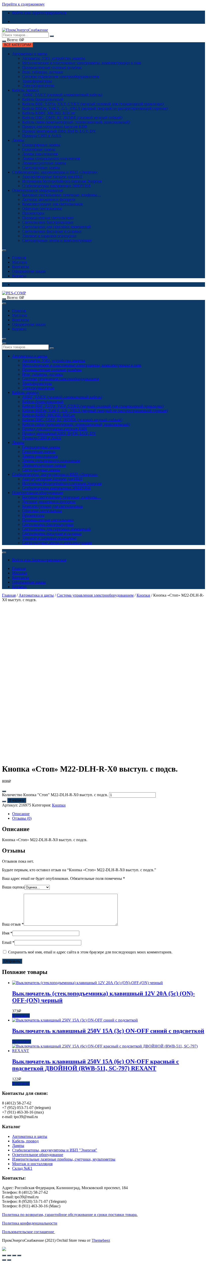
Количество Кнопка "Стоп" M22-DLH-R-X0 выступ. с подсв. (55, 795)
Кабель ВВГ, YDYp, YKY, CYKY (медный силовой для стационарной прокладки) (93, 104)
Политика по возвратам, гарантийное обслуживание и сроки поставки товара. (70, 1214)
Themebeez (101, 1240)
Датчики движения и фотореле (48, 199)
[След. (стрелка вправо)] (9, 1260)
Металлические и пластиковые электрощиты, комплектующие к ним (81, 63)
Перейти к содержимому (23, 4)
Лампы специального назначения (51, 158)
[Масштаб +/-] (19, 1255)
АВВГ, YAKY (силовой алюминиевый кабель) (62, 95)
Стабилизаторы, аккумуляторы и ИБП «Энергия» (55, 172)
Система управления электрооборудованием (60, 76)
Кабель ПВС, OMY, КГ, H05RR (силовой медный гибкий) (72, 117)
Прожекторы (33, 213)
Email (8, 942)
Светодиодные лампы (41, 167)
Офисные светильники (42, 208)
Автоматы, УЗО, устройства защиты (53, 58)
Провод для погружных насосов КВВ (54, 126)
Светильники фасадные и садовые (52, 231)
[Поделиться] (9, 1255)
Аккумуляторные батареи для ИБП (52, 177)
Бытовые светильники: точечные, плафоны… (61, 195)
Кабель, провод (25, 90)
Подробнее (21, 1041)
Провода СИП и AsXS (41, 136)
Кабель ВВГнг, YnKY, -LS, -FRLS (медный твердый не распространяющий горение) (95, 108)
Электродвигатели (38, 85)
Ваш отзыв (13, 924)
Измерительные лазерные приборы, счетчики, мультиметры (63, 1159)
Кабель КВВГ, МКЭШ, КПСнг (48, 113)
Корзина (19, 276)
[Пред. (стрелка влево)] (4, 1260)
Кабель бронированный (42, 99)
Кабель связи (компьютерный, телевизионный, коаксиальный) (76, 122)
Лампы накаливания (40, 154)
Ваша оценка (13, 887)
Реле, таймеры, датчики (42, 72)
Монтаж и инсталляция (32, 1164)
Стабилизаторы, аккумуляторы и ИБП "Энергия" (54, 1150)
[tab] (108, 814)
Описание (21, 814)
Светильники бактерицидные (47, 222)
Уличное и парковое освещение (49, 236)
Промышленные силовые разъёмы (52, 67)
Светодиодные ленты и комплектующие (57, 240)
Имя (7, 933)
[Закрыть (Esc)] (4, 1255)
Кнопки (143, 595)
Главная (19, 257)
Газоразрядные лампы (41, 145)
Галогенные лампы (38, 149)
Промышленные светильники (48, 217)
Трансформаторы (37, 81)
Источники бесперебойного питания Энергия (61, 181)
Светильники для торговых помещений (56, 227)
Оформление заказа (29, 271)
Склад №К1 (22, 1168)
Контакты (20, 267)
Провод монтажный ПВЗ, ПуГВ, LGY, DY (59, 131)
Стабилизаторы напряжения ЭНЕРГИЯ (56, 186)
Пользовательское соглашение (28, 1232)
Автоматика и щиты (29, 54)
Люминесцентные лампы (44, 163)
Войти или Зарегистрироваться (39, 13)
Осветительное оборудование (37, 190)
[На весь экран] (14, 1255)
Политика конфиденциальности (29, 1223)
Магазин (19, 262)
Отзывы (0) (22, 818)
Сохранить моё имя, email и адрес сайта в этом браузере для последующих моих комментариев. (90, 952)
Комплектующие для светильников (52, 204)
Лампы (18, 140)
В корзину (16, 800)
